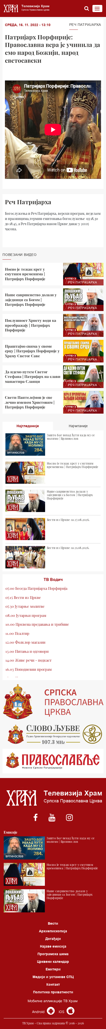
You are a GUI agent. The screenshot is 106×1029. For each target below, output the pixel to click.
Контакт (53, 984)
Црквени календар (53, 962)
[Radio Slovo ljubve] (53, 734)
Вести (53, 923)
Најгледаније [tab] (28, 426)
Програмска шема (53, 954)
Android (39, 1012)
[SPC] (53, 702)
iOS (62, 1012)
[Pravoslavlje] (53, 761)
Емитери (53, 969)
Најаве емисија (53, 946)
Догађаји (53, 939)
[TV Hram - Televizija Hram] (25, 8)
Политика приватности (53, 992)
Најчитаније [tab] (78, 426)
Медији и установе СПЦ (53, 977)
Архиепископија (53, 931)
